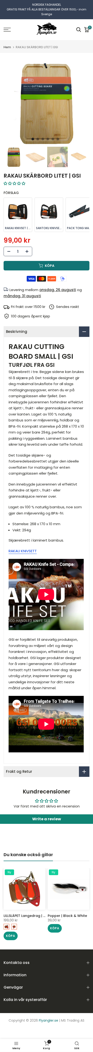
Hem (7, 42)
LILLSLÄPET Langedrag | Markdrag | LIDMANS (41, 910)
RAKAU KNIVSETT (23, 546)
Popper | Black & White (67, 910)
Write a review (46, 814)
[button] (14, 178)
